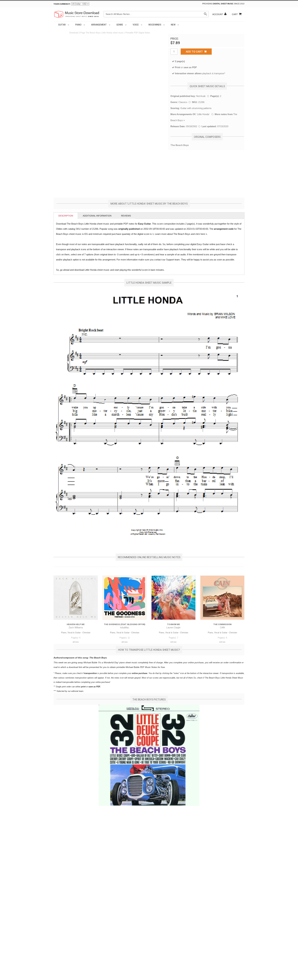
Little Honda (203, 114)
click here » (201, 234)
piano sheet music (128, 662)
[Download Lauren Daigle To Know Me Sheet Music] (173, 598)
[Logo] (77, 14)
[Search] (205, 14)
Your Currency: (62, 4)
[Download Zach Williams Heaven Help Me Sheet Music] (76, 598)
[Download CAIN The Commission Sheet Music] (222, 598)
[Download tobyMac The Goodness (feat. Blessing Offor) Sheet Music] (125, 598)
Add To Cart (195, 51)
